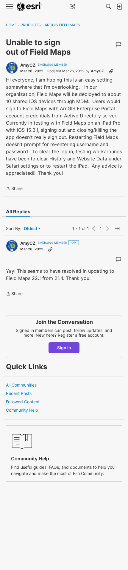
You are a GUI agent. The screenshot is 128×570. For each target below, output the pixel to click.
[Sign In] (119, 6)
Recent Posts (19, 393)
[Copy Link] (111, 71)
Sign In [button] (64, 347)
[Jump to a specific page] (117, 228)
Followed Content (23, 401)
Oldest (31, 229)
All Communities (21, 384)
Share (14, 189)
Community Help (22, 410)
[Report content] (118, 44)
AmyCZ (27, 65)
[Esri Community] (29, 7)
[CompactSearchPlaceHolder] (108, 6)
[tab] (18, 211)
